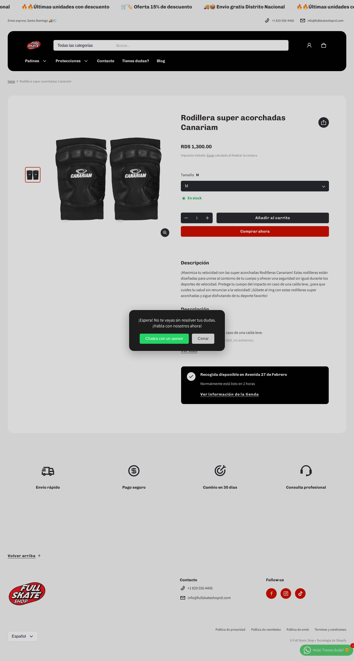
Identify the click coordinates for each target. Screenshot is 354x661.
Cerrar (203, 339)
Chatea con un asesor (164, 339)
